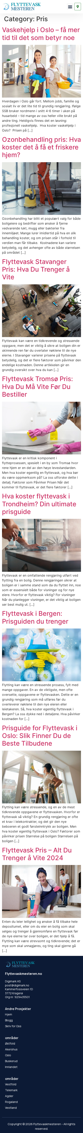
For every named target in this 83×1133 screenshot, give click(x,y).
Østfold (10, 1043)
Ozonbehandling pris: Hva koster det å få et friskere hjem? (41, 147)
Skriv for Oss (13, 1026)
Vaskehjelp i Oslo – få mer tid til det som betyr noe (41, 33)
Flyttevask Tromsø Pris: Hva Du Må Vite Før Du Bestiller (37, 386)
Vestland (11, 1108)
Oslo (8, 1055)
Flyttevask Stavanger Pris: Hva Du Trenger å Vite (36, 269)
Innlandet (11, 1067)
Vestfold (10, 1084)
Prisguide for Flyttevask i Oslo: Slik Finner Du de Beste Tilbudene (39, 735)
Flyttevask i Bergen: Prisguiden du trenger (35, 617)
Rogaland (11, 1102)
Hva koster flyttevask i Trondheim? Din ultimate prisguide (39, 504)
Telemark (11, 1090)
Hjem (8, 1014)
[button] (70, 6)
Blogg (9, 1020)
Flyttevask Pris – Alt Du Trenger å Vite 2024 (37, 854)
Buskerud (11, 1061)
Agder (9, 1096)
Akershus (11, 1049)
